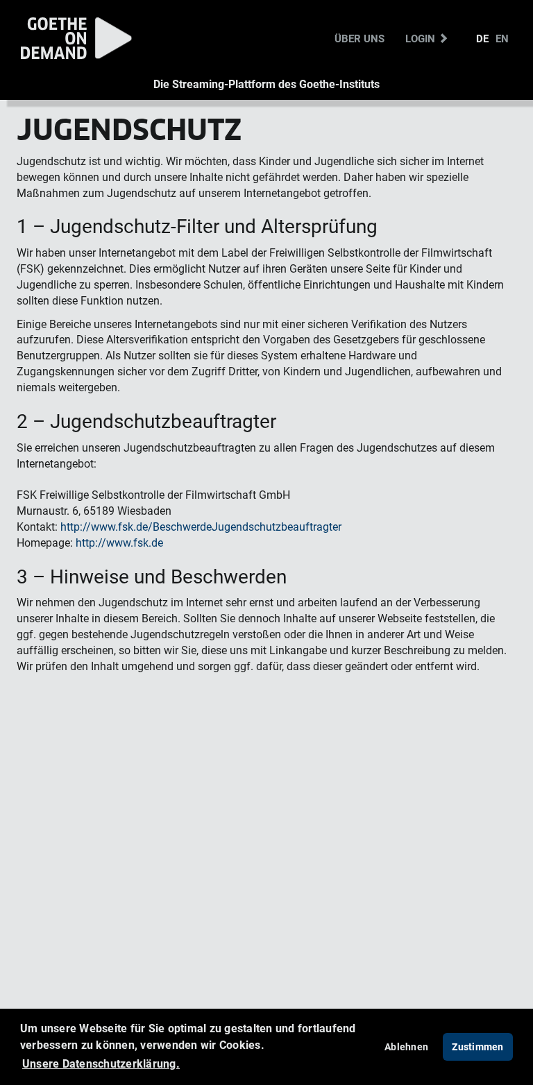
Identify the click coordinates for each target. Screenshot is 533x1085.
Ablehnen (406, 1046)
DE (482, 38)
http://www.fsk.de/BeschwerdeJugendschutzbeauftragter (200, 526)
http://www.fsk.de (119, 542)
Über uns (359, 38)
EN (502, 38)
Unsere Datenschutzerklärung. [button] (101, 1063)
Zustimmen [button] (477, 1046)
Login (421, 38)
